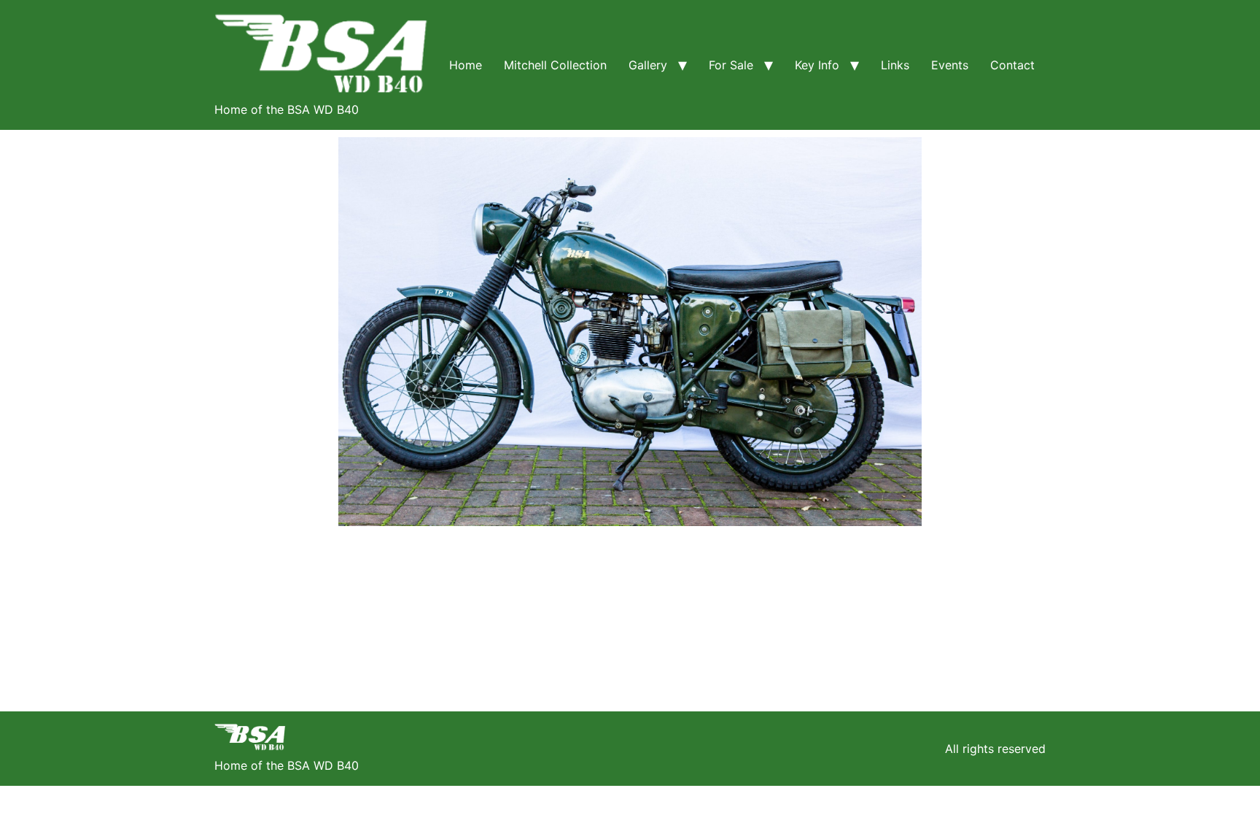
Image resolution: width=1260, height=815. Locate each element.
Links (895, 65)
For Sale (731, 65)
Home (465, 65)
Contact (1012, 65)
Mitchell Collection (555, 65)
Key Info (817, 65)
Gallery (648, 65)
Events (949, 65)
